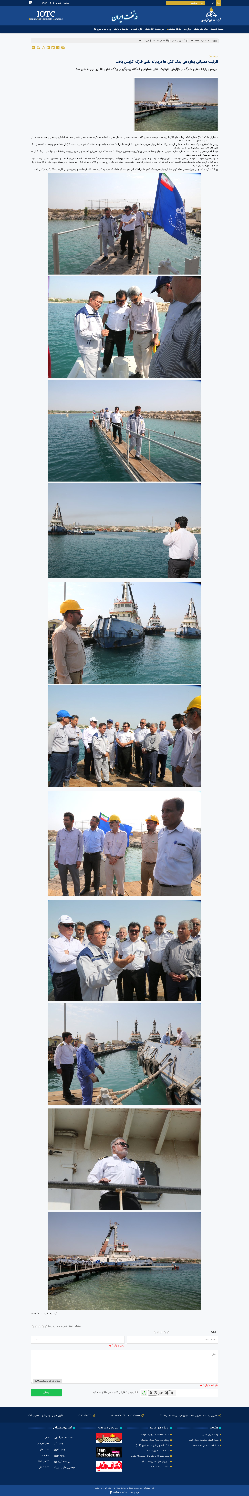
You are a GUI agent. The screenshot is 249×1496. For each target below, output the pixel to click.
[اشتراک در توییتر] (53, 47)
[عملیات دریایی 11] (176, 104)
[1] (154, 1332)
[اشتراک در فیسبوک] (58, 47)
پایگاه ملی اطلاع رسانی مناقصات (154, 1440)
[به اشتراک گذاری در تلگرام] (33, 47)
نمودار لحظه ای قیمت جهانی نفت (204, 1440)
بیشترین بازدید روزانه (64, 1467)
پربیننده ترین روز (62, 1461)
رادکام (124, 1492)
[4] (164, 1332)
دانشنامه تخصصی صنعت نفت (205, 1445)
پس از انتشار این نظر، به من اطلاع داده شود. (113, 1392)
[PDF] (43, 47)
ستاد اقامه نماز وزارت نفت (158, 1451)
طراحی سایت (134, 1492)
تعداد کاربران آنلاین (63, 1437)
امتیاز (213, 1332)
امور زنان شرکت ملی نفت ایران (155, 1461)
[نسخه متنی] (38, 47)
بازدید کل (58, 1443)
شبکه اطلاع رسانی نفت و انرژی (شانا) (152, 1445)
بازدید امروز (59, 1449)
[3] (161, 1332)
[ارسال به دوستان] (63, 47)
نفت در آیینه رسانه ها (159, 1467)
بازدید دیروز (59, 1455)
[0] (32, 1326)
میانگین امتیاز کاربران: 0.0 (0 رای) (64, 1326)
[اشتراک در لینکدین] (48, 47)
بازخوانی (144, 1392)
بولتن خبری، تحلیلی (210, 1434)
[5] (168, 1332)
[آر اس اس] (31, 3)
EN (213, 3)
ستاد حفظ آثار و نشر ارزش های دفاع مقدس (149, 1456)
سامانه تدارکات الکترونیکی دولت (155, 1434)
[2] (158, 1332)
